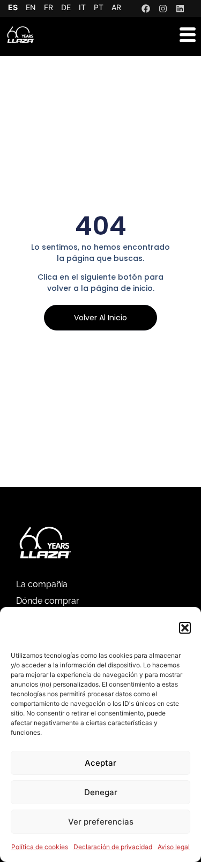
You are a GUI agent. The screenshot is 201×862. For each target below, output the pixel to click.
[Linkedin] (180, 8)
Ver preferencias (100, 822)
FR (48, 7)
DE (66, 7)
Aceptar (100, 763)
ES (13, 7)
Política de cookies (39, 847)
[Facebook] (145, 8)
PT (98, 7)
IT (82, 7)
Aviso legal (174, 847)
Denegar (100, 792)
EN (31, 7)
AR (116, 7)
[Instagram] (163, 8)
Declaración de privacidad (112, 847)
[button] (185, 627)
